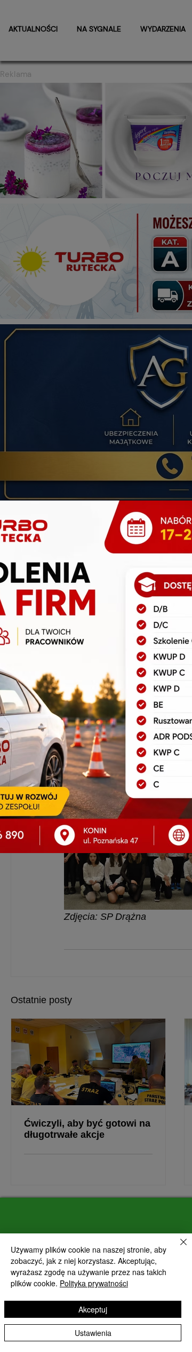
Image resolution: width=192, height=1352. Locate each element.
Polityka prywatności (94, 1283)
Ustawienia (93, 1332)
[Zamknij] (177, 1248)
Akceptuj (92, 1309)
